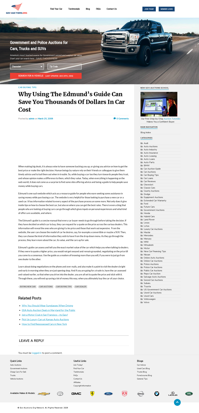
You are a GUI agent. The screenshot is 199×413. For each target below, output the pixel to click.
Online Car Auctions (153, 260)
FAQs (98, 9)
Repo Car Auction (152, 273)
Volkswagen (150, 299)
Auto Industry (150, 149)
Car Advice (141, 365)
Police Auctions (151, 264)
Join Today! (78, 365)
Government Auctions (154, 210)
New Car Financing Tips (155, 251)
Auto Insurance (151, 152)
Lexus (146, 222)
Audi (146, 143)
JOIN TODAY (149, 9)
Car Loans (148, 178)
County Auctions (151, 190)
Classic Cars (149, 187)
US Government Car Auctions (158, 289)
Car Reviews (150, 181)
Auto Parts (149, 162)
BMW (147, 165)
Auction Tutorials (172, 118)
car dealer (80, 287)
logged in (36, 353)
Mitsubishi (148, 245)
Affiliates (77, 382)
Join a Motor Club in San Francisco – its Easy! (45, 315)
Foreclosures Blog (144, 375)
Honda (147, 213)
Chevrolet (148, 184)
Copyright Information (82, 386)
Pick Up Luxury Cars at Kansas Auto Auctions (45, 319)
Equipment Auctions (153, 197)
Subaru (147, 283)
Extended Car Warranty (155, 200)
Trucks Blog (142, 372)
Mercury (147, 238)
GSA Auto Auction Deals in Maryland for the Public (48, 310)
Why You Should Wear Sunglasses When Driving (47, 305)
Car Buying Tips (27, 87)
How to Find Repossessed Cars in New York (44, 324)
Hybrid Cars (149, 216)
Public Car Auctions (153, 270)
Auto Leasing (150, 156)
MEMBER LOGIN (167, 9)
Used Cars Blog (143, 368)
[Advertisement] (73, 144)
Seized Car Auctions (153, 280)
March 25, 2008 (45, 118)
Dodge (147, 194)
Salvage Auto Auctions (155, 276)
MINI (146, 241)
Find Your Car (56, 9)
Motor (147, 248)
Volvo (146, 302)
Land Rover (149, 219)
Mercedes (148, 235)
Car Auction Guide (152, 168)
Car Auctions (46, 287)
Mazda (147, 232)
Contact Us (112, 9)
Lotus (146, 226)
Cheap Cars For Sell (18, 372)
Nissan (147, 254)
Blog (88, 9)
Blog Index (146, 132)
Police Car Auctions (153, 267)
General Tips (142, 379)
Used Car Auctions (153, 292)
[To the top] (177, 402)
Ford (146, 203)
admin (31, 118)
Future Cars (149, 206)
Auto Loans (149, 159)
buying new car (28, 287)
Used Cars (149, 295)
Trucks (13, 375)
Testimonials (74, 9)
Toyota (147, 286)
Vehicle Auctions (16, 379)
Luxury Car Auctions (153, 229)
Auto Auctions (151, 146)
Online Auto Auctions (154, 257)
